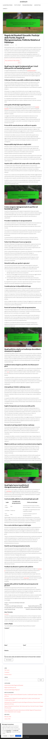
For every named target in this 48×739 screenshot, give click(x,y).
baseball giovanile (31, 70)
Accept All (18, 735)
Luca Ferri (6, 614)
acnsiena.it (23, 2)
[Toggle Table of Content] (18, 62)
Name (6, 645)
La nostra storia (7, 5)
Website (6, 650)
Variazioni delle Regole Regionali (12, 689)
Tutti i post (17, 5)
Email (24, 645)
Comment (7, 628)
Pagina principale (27, 5)
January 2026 (7, 718)
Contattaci (37, 5)
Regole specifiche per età (10, 687)
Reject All (12, 735)
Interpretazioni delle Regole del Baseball (16, 602)
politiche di (9, 491)
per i (8, 371)
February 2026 (7, 716)
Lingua (5, 8)
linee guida (26, 577)
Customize (5, 735)
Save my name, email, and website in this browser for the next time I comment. (22, 656)
